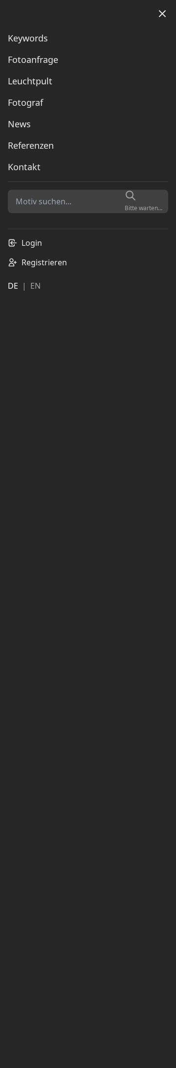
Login (32, 242)
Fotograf (25, 102)
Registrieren (44, 262)
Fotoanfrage (33, 59)
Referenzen (31, 145)
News (19, 124)
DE (13, 285)
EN (35, 285)
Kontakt (24, 167)
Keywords (28, 38)
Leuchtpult (30, 81)
